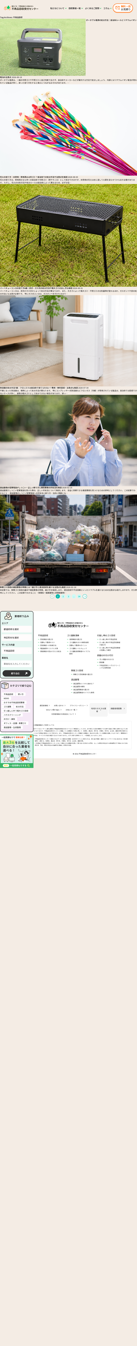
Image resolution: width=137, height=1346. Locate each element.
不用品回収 (8, 694)
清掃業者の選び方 (75, 639)
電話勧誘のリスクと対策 (49, 648)
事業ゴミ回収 (77, 670)
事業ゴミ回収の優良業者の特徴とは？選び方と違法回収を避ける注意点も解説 (33, 587)
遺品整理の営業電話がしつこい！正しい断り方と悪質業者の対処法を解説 (31, 487)
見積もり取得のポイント (78, 645)
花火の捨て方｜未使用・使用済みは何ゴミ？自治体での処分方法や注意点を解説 (33, 177)
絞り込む (15, 673)
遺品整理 (75, 679)
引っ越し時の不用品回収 (108, 639)
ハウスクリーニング (12, 715)
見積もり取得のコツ (47, 642)
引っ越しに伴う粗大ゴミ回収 (16, 710)
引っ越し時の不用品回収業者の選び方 (109, 643)
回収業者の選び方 (46, 639)
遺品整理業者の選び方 (81, 689)
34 (79, 596)
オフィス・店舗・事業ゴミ (15, 723)
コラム (106, 8)
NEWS (6, 698)
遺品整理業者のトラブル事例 (83, 692)
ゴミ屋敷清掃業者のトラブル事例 (79, 652)
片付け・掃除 (9, 719)
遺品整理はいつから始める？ (83, 683)
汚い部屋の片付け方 (106, 659)
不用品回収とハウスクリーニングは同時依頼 (109, 666)
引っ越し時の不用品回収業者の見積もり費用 (109, 649)
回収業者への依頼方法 (48, 645)
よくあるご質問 (92, 8)
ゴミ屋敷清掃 (73, 635)
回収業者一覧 (75, 8)
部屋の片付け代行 (105, 655)
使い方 (21, 694)
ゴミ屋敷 (7, 706)
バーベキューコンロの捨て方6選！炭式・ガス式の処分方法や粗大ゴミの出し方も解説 (36, 288)
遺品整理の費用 (79, 686)
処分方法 (19, 706)
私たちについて (57, 8)
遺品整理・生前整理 (12, 727)
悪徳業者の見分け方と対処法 (50, 651)
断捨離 (101, 662)
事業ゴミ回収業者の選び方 (83, 674)
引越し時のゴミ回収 (106, 635)
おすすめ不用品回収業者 (14, 702)
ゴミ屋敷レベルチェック (78, 648)
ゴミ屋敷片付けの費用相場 (79, 642)
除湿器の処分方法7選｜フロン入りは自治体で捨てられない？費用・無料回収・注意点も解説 (39, 387)
